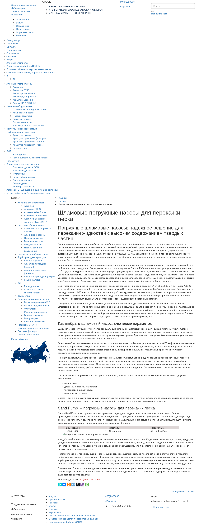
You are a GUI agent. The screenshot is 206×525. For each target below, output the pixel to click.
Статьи (52, 505)
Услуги (19, 22)
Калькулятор (13, 40)
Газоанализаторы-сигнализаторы (30, 157)
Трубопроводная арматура (20, 131)
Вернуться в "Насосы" (183, 491)
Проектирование (57, 499)
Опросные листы (25, 32)
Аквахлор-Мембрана (24, 93)
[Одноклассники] (69, 484)
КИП (8, 151)
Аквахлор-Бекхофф (23, 99)
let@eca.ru (125, 6)
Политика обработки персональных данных (29, 69)
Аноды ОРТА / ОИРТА (24, 102)
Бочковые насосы (22, 119)
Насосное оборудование (19, 106)
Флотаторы (19, 173)
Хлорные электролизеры (19, 83)
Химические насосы (23, 112)
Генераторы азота (22, 180)
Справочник (22, 25)
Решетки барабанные (24, 176)
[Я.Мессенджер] (60, 484)
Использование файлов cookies (65, 521)
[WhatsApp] (87, 484)
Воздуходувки (20, 183)
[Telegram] (73, 484)
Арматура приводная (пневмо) (29, 141)
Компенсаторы (20, 147)
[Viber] (82, 484)
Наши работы (23, 29)
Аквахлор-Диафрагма (24, 96)
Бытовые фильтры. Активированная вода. (28, 192)
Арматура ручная (22, 135)
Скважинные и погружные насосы (30, 109)
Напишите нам (159, 13)
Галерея (53, 502)
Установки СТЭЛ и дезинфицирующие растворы (32, 189)
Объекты (11, 56)
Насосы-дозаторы (22, 115)
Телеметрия (12, 160)
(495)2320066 (127, 1)
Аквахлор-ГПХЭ (21, 90)
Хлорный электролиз (17, 62)
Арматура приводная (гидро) (28, 144)
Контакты (21, 35)
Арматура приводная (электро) (29, 138)
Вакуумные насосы (23, 122)
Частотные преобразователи (21, 128)
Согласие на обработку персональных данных (31, 72)
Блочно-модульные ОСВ (26, 167)
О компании (22, 19)
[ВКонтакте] (64, 484)
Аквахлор (18, 86)
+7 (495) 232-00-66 (90, 479)
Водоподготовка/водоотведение (23, 164)
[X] (78, 484)
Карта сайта (12, 43)
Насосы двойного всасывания (28, 125)
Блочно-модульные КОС (26, 170)
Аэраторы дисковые (23, 186)
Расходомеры (20, 154)
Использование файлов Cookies (23, 65)
